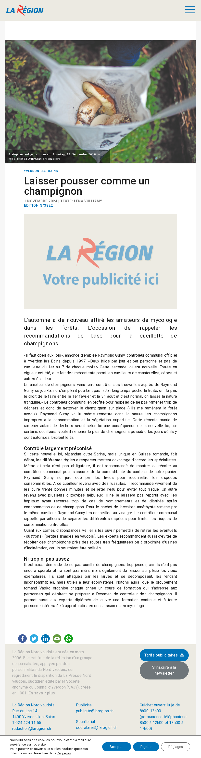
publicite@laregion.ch (95, 711)
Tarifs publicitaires (161, 655)
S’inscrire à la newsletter (164, 670)
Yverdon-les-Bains (41, 171)
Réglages (64, 753)
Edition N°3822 (38, 205)
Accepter (117, 747)
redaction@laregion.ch (31, 728)
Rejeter (146, 747)
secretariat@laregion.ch (96, 727)
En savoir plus (41, 693)
